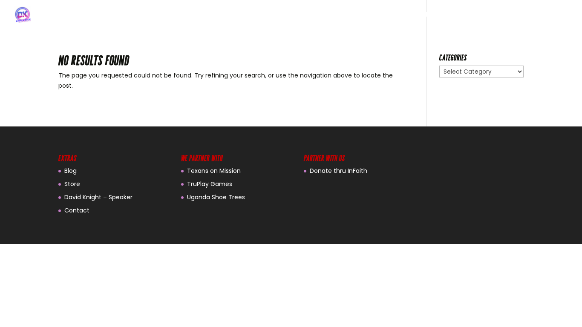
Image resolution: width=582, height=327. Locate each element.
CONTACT (551, 15)
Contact (76, 210)
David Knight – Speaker (98, 197)
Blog (70, 170)
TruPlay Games (209, 184)
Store (72, 184)
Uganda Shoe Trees (216, 197)
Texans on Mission (214, 170)
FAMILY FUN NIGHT (494, 15)
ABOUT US (437, 15)
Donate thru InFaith (338, 170)
